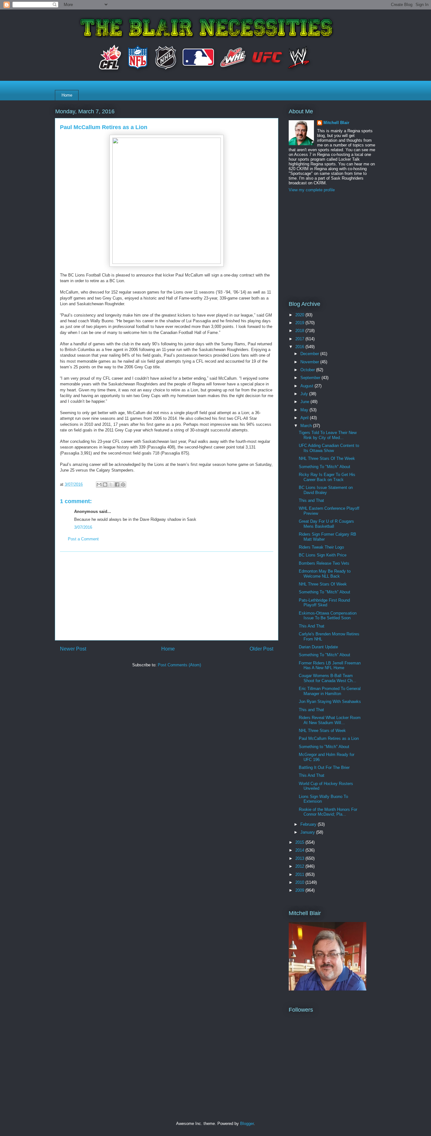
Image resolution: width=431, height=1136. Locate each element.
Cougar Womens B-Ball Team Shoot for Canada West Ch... (327, 678)
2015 (300, 842)
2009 (300, 890)
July (304, 393)
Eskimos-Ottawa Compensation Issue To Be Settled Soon (328, 616)
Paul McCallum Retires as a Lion (329, 738)
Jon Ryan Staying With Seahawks (330, 701)
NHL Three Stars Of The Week (327, 458)
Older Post (261, 648)
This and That (311, 500)
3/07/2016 (83, 527)
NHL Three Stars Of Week (323, 584)
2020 (300, 314)
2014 (300, 850)
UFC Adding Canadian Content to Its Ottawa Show (329, 448)
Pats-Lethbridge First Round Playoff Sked (324, 603)
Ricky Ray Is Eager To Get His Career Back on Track (327, 477)
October (308, 369)
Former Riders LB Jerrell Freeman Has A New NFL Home (330, 665)
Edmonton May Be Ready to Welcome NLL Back (325, 574)
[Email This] (99, 484)
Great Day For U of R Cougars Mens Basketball (326, 524)
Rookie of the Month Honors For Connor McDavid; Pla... (328, 812)
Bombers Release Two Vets (324, 563)
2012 (300, 866)
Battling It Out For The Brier (324, 767)
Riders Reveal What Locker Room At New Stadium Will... (330, 720)
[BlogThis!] (105, 484)
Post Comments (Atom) (179, 665)
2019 (300, 322)
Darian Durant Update (318, 647)
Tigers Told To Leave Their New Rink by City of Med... (328, 435)
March (306, 425)
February (309, 824)
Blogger (247, 1123)
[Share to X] (111, 484)
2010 (300, 882)
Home (67, 95)
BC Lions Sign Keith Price (322, 555)
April (305, 417)
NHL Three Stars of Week (322, 730)
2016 (300, 346)
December (310, 353)
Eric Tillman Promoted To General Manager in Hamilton (330, 691)
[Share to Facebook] (117, 484)
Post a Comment (83, 539)
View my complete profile (312, 189)
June (305, 401)
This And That (311, 626)
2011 (300, 874)
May (305, 409)
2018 (300, 330)
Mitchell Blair (336, 122)
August (307, 386)
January (308, 832)
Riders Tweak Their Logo (321, 547)
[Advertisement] (166, 595)
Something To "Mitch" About (324, 466)
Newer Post (73, 648)
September (311, 377)
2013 (300, 858)
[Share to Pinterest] (123, 484)
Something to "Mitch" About (324, 746)
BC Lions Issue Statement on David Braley (326, 490)
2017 (300, 338)
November (310, 362)
